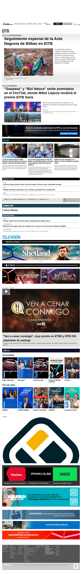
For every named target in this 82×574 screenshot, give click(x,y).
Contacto (62, 564)
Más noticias (8, 179)
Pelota (25, 556)
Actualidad (20, 547)
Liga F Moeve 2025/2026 (28, 549)
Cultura (19, 551)
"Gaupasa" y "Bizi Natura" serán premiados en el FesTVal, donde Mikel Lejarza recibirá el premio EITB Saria (40, 93)
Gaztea (11, 551)
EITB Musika (12, 552)
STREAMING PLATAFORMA (39, 483)
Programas (12, 555)
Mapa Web (67, 564)
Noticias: (20, 545)
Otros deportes (27, 560)
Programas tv (5, 548)
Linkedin (57, 552)
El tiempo (47, 546)
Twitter (57, 548)
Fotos (37, 548)
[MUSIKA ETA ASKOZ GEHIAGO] (16, 474)
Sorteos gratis (49, 548)
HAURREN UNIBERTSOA (62, 483)
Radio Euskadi (13, 548)
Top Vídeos (38, 547)
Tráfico (47, 547)
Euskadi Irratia (13, 547)
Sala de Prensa (49, 554)
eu (77, 24)
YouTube (57, 554)
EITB (5, 31)
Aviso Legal (30, 564)
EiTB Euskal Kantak (14, 553)
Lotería (47, 550)
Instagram (58, 550)
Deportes (23, 23)
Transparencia (56, 564)
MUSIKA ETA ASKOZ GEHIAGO (15, 483)
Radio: (11, 545)
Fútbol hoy (26, 547)
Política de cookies (38, 564)
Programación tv (6, 547)
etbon (11, 265)
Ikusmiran (20, 552)
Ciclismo (25, 557)
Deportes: (26, 545)
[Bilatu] (75, 25)
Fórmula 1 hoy (26, 552)
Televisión (30, 23)
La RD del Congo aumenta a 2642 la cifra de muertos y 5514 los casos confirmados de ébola (32, 184)
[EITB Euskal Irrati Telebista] (8, 23)
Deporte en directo (27, 561)
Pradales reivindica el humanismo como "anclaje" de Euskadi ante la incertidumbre (29, 190)
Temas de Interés (49, 551)
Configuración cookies (47, 564)
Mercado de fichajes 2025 (29, 553)
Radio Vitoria (12, 549)
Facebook (58, 547)
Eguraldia (20, 553)
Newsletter (58, 545)
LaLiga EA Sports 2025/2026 (29, 548)
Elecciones (48, 549)
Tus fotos (68, 199)
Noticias (16, 23)
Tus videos (68, 201)
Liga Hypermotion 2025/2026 (29, 551)
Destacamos (13, 242)
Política (19, 549)
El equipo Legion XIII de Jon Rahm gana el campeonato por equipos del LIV (26, 221)
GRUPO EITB (67, 23)
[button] (4, 252)
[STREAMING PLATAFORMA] (41, 474)
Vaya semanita (5, 551)
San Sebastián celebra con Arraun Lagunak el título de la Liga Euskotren (25, 231)
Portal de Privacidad (23, 564)
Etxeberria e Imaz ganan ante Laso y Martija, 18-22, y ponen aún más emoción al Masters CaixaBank (34, 226)
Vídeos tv (4, 549)
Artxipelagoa (12, 557)
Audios (37, 549)
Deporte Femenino (27, 555)
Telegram (57, 551)
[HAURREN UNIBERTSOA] (65, 474)
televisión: (5, 545)
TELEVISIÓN (11, 237)
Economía (20, 548)
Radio (35, 23)
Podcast (11, 556)
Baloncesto (26, 559)
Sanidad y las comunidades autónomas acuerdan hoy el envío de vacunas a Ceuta (29, 195)
